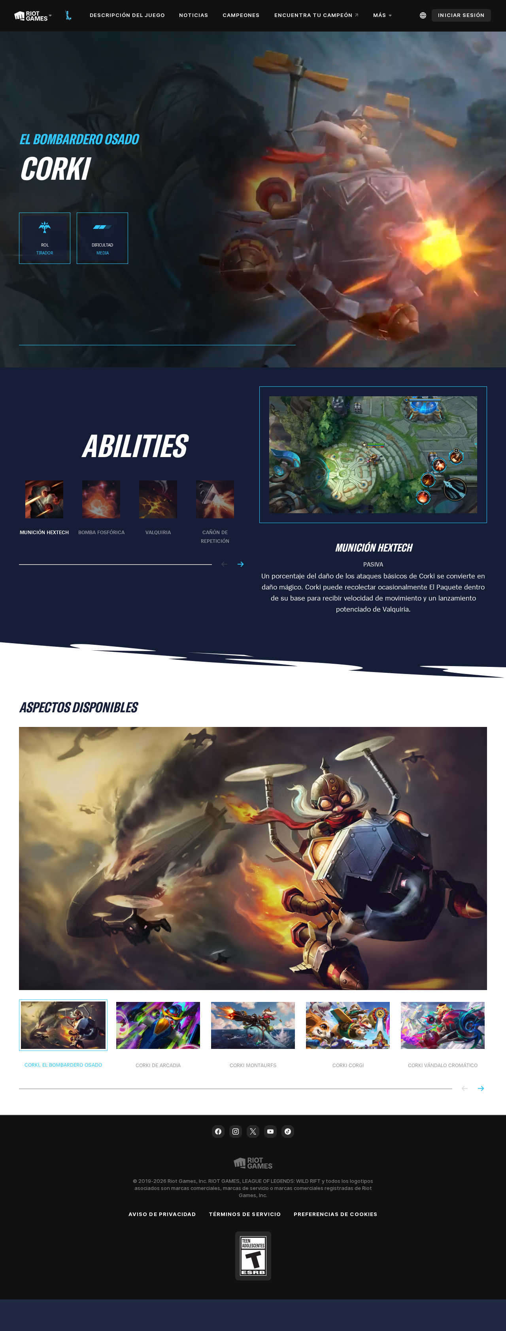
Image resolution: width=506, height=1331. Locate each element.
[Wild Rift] (68, 15)
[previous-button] (224, 565)
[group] (130, 512)
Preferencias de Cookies (336, 1214)
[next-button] (240, 565)
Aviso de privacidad (162, 1214)
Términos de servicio (245, 1214)
